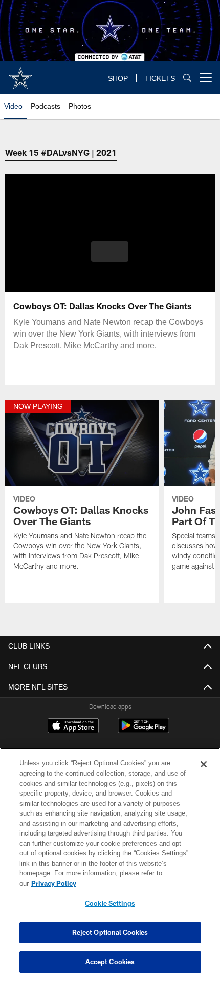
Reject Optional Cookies (110, 932)
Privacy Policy (132, 883)
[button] (110, 251)
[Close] (203, 774)
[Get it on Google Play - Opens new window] (143, 730)
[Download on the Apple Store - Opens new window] (73, 727)
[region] (110, 869)
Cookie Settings (110, 903)
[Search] (187, 78)
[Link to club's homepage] (20, 74)
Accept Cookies (110, 961)
